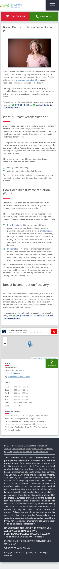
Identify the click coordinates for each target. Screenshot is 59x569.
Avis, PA (7, 448)
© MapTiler (39, 358)
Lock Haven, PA (18, 448)
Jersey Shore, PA (14, 451)
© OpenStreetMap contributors (50, 358)
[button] (29, 344)
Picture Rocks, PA (40, 451)
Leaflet (34, 358)
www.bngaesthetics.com (19, 376)
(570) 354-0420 (14, 373)
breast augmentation (25, 80)
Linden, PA (27, 451)
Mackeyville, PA (32, 448)
